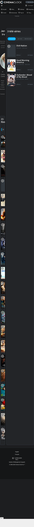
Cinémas (22, 9)
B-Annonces (14, 13)
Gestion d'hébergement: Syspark (17, 462)
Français (17, 454)
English (17, 451)
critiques (30, 55)
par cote (20, 39)
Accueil (4, 9)
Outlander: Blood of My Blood (24, 76)
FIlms (12, 9)
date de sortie (28, 39)
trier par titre (12, 39)
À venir (4, 13)
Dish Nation (21, 46)
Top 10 (22, 13)
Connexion (30, 5)
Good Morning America (22, 61)
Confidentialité (18, 458)
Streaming (30, 9)
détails (18, 55)
